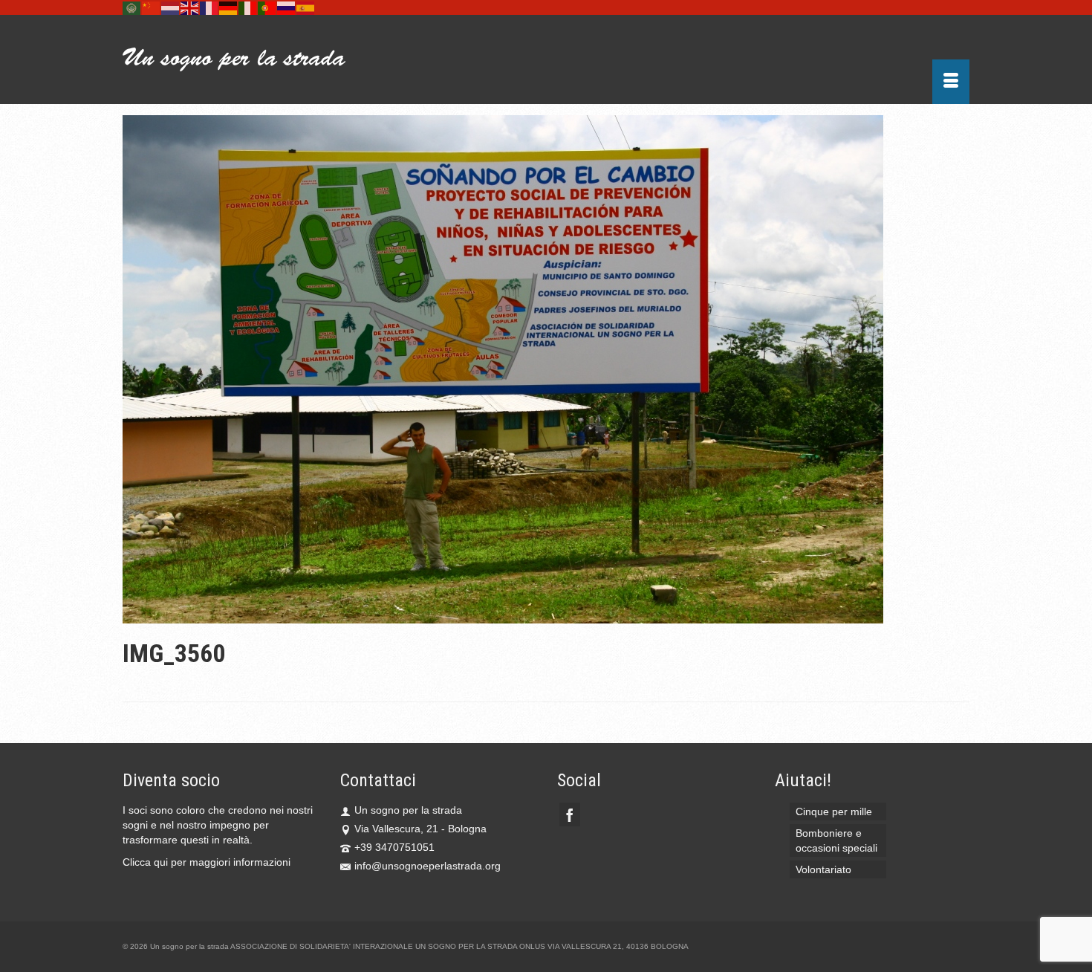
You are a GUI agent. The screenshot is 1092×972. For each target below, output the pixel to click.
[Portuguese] (267, 7)
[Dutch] (171, 7)
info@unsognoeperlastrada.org (427, 866)
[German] (228, 7)
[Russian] (286, 7)
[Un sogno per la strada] (256, 59)
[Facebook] (569, 814)
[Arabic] (132, 7)
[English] (190, 7)
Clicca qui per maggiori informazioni (206, 862)
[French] (209, 7)
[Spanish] (306, 7)
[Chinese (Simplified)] (151, 7)
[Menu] (950, 81)
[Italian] (248, 7)
